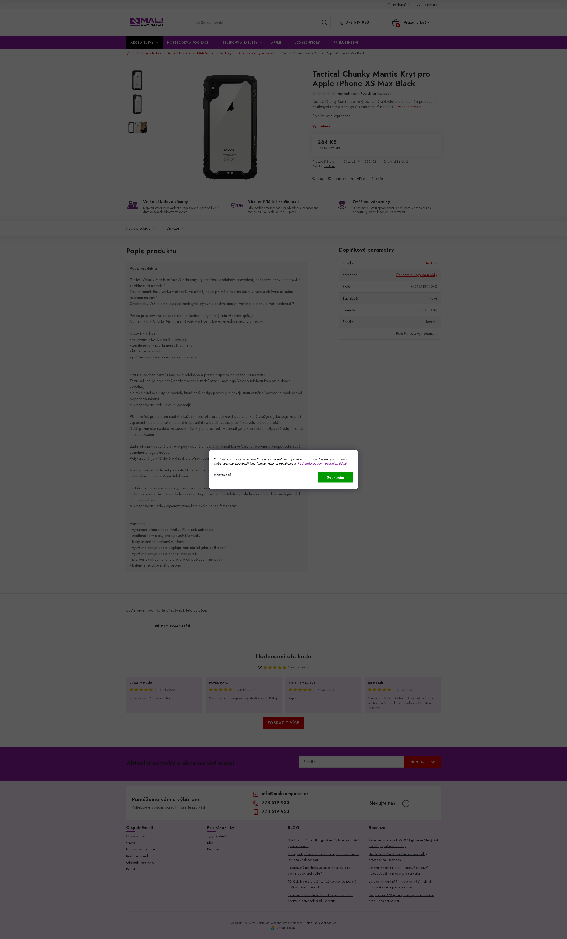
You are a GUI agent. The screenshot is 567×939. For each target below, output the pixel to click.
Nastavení (222, 474)
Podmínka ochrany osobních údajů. (323, 463)
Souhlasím (335, 477)
